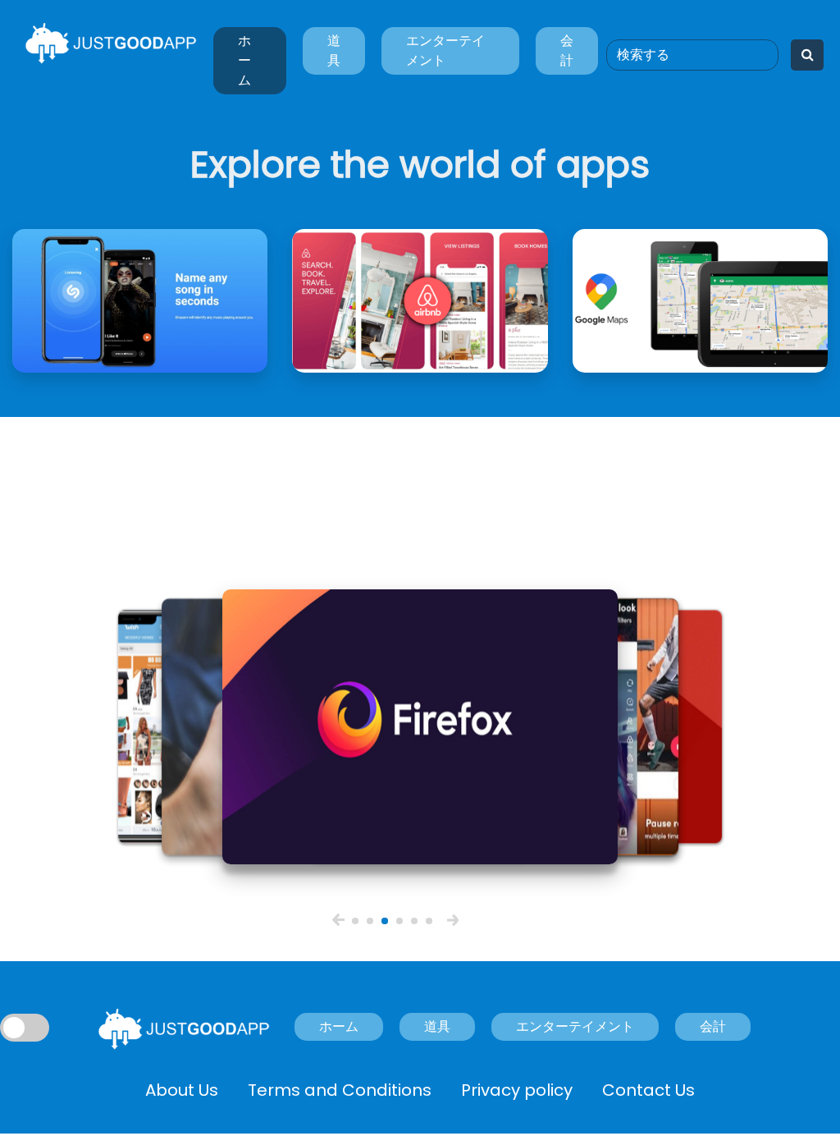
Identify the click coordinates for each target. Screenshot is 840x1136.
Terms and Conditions (339, 1090)
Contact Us (648, 1090)
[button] (338, 920)
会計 (566, 50)
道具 (333, 50)
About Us (181, 1090)
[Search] (807, 55)
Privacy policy (517, 1090)
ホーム (244, 60)
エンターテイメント (445, 50)
